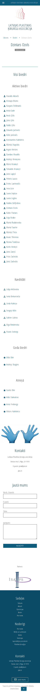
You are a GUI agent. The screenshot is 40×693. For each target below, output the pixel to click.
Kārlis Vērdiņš (10, 246)
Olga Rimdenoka (11, 324)
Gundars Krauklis (11, 154)
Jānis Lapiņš (9, 173)
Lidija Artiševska (11, 289)
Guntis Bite (9, 390)
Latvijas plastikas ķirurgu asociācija (24, 3)
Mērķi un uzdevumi (20, 632)
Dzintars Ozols (27, 38)
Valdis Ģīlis (9, 125)
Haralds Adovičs (11, 96)
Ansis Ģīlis (9, 115)
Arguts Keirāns (10, 149)
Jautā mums (20, 679)
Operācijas (20, 609)
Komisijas (20, 638)
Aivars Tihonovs (11, 237)
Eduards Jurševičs (11, 130)
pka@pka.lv (23, 466)
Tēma (5, 511)
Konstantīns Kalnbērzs (13, 139)
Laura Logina (10, 198)
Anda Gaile (9, 110)
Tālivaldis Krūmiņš (11, 169)
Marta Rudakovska (12, 222)
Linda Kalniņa (10, 303)
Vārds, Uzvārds (8, 492)
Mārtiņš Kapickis (11, 144)
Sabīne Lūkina (10, 317)
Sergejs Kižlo (9, 310)
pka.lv (20, 471)
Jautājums (6, 523)
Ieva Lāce (8, 188)
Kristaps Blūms (10, 100)
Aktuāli (20, 606)
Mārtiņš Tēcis (10, 232)
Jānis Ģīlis (8, 120)
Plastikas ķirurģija (19, 644)
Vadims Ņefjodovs (12, 203)
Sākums (6, 38)
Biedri (15, 38)
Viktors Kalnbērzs (11, 411)
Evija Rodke (9, 217)
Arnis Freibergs (10, 404)
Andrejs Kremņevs (12, 159)
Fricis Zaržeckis (10, 256)
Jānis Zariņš (9, 251)
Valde (20, 635)
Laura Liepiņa (10, 193)
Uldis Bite (8, 357)
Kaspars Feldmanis (12, 105)
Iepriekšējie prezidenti (20, 641)
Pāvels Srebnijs (10, 331)
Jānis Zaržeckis (10, 261)
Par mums (20, 615)
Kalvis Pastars (10, 212)
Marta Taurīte (10, 227)
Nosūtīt (20, 546)
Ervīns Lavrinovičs (11, 183)
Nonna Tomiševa (11, 242)
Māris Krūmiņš (10, 164)
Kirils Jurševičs (10, 134)
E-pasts (6, 502)
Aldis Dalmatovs (11, 397)
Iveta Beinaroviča (11, 296)
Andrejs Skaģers (11, 364)
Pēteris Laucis (10, 178)
